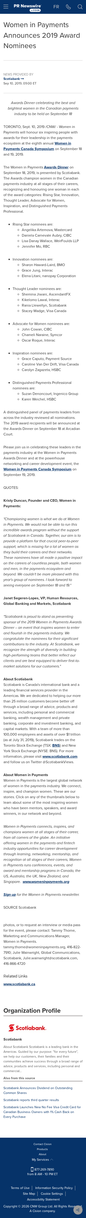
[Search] (80, 7)
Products (42, 1149)
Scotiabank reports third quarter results (31, 1100)
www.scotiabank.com (60, 756)
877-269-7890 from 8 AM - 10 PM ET (42, 1172)
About (42, 1154)
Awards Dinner (56, 167)
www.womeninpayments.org (46, 881)
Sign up (9, 894)
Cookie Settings (52, 1193)
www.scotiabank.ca (19, 984)
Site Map (29, 1193)
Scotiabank (12, 1039)
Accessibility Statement (43, 1199)
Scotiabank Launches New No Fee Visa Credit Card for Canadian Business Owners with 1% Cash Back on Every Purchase (42, 1112)
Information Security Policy (54, 1188)
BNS (56, 745)
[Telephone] (68, 7)
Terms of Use (20, 1188)
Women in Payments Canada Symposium (37, 146)
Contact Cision (42, 1144)
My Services (41, 1159)
